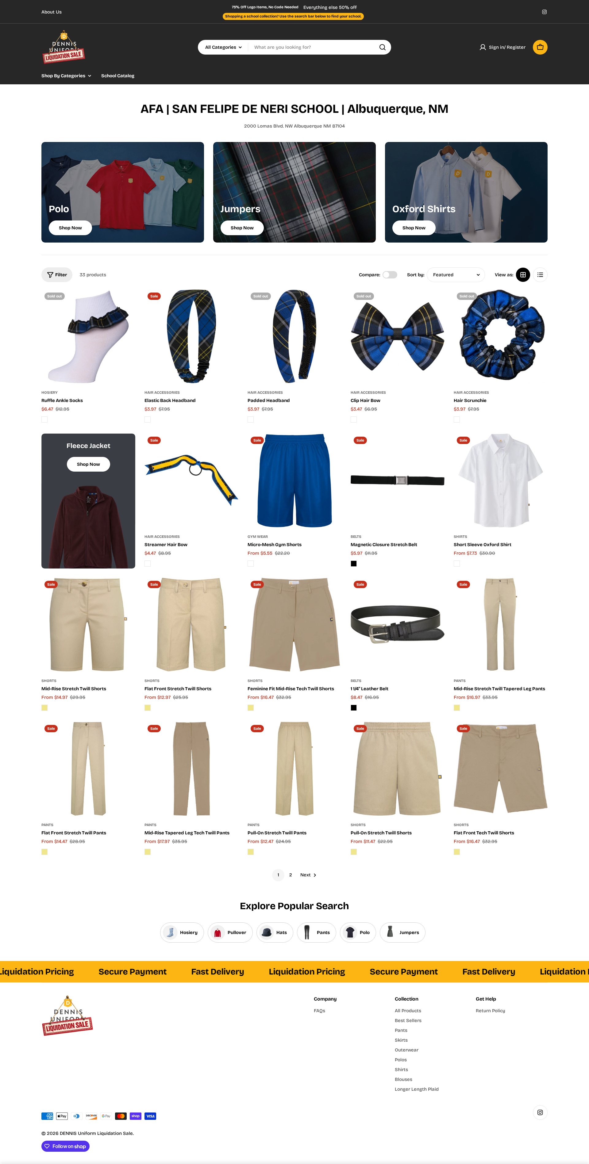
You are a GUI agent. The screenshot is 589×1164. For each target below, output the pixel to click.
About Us (51, 12)
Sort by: (415, 275)
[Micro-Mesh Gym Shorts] (294, 480)
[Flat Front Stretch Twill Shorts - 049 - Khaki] (147, 708)
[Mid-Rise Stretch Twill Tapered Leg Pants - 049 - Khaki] (457, 708)
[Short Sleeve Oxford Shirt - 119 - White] (457, 564)
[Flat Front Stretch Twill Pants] (88, 769)
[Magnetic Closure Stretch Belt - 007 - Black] (354, 564)
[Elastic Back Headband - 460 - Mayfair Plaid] (147, 419)
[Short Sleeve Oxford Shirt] (501, 480)
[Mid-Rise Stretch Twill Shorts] (88, 625)
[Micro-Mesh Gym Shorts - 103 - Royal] (251, 564)
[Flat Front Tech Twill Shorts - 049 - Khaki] (457, 852)
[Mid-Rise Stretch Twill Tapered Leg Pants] (501, 625)
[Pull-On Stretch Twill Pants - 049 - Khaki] (251, 852)
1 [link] (278, 875)
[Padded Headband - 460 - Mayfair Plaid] (251, 419)
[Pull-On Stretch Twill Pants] (294, 769)
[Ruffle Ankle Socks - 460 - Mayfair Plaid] (44, 419)
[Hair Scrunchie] (501, 336)
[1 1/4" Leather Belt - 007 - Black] (354, 708)
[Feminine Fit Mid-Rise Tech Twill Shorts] (294, 625)
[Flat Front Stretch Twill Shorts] (191, 625)
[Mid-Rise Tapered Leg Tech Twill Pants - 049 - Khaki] (147, 852)
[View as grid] (523, 274)
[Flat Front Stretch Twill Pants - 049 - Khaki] (44, 852)
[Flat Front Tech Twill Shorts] (501, 769)
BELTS (356, 536)
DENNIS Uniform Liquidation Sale (96, 1133)
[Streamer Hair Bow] (191, 480)
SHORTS (48, 681)
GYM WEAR (258, 536)
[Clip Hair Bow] (398, 336)
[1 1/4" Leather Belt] (398, 625)
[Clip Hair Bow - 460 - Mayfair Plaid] (354, 419)
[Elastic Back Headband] (191, 336)
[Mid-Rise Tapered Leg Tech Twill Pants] (191, 769)
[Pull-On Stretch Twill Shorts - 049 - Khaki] (354, 852)
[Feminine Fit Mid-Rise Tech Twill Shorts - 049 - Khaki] (251, 708)
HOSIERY (49, 392)
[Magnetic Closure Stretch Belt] (398, 480)
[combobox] (294, 47)
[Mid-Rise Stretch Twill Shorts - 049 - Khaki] (44, 708)
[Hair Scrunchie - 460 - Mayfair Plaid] (457, 419)
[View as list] (540, 274)
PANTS (460, 681)
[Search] (382, 47)
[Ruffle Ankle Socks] (88, 336)
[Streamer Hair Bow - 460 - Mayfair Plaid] (147, 564)
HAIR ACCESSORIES (162, 392)
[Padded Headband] (294, 336)
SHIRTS (460, 536)
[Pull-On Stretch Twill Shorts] (398, 769)
